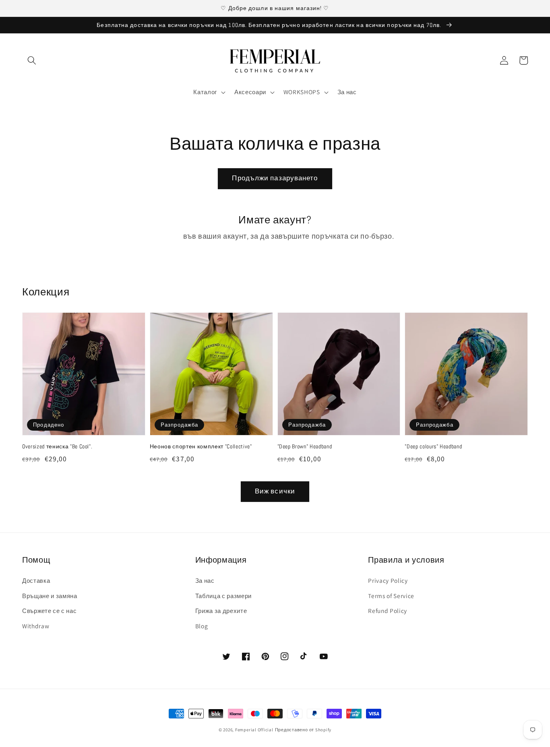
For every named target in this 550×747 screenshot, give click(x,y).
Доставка (36, 580)
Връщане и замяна (49, 596)
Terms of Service (391, 596)
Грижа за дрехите (221, 611)
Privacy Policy (387, 580)
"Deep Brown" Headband (304, 446)
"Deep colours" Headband (433, 446)
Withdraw (35, 626)
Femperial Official (254, 730)
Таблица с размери (223, 596)
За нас (205, 580)
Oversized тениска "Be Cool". (57, 446)
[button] (31, 60)
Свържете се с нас (49, 611)
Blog (201, 626)
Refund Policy (387, 611)
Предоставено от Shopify (303, 730)
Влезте (169, 236)
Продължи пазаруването (275, 177)
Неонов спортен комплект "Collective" (201, 446)
